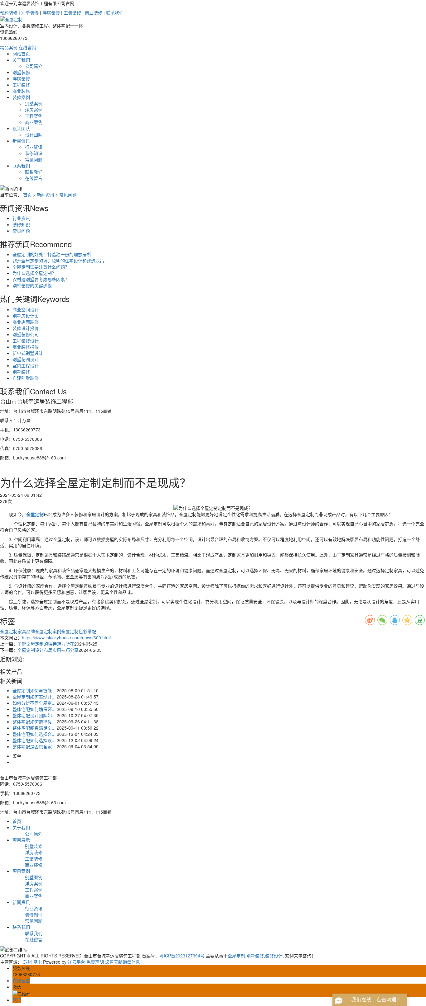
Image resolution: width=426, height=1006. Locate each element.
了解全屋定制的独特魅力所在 (45, 644)
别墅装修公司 (25, 334)
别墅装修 (30, 12)
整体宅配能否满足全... (34, 728)
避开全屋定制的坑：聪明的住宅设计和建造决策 (58, 260)
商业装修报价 (25, 347)
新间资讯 (21, 902)
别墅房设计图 (25, 316)
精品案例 (8, 47)
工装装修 (72, 12)
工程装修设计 (25, 340)
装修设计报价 (25, 328)
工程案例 (33, 116)
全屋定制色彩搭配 (78, 631)
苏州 (27, 962)
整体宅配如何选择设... (34, 740)
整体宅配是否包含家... (34, 746)
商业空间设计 (25, 309)
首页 (27, 194)
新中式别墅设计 (27, 353)
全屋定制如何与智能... (34, 690)
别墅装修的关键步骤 (32, 285)
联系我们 (114, 12)
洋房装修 (51, 12)
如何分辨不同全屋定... (34, 703)
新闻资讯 (21, 141)
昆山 (37, 962)
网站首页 (21, 53)
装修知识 (33, 153)
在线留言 (33, 178)
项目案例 (21, 871)
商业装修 (93, 12)
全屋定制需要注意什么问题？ (40, 267)
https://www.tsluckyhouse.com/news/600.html (66, 637)
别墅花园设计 (25, 359)
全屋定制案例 (48, 631)
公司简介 (33, 66)
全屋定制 (236, 955)
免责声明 (95, 962)
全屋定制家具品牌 (17, 631)
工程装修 (21, 85)
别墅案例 (33, 103)
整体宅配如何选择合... (34, 734)
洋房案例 (33, 109)
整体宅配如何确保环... (34, 709)
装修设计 (274, 955)
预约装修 (8, 12)
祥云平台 (76, 962)
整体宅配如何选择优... (34, 721)
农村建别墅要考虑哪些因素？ (40, 279)
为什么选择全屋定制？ (34, 273)
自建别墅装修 (25, 378)
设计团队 (21, 128)
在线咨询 (27, 47)
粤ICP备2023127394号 (182, 955)
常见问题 (33, 159)
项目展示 (21, 840)
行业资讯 (33, 147)
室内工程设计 (25, 365)
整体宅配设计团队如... (34, 715)
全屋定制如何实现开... (34, 696)
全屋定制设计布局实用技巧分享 (48, 650)
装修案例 (21, 97)
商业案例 (33, 122)
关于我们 (21, 60)
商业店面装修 (25, 322)
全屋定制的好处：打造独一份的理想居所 (51, 254)
